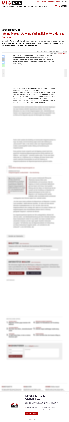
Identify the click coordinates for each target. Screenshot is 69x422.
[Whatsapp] (3, 65)
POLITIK (4, 6)
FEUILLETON (38, 6)
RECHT (25, 6)
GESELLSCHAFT (11, 6)
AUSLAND (30, 6)
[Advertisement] (34, 18)
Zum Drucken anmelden (62, 53)
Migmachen (43, 1)
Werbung (58, 1)
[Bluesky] (3, 62)
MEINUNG (44, 6)
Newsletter (37, 1)
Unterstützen (51, 1)
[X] (3, 59)
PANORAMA (19, 6)
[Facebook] (3, 56)
